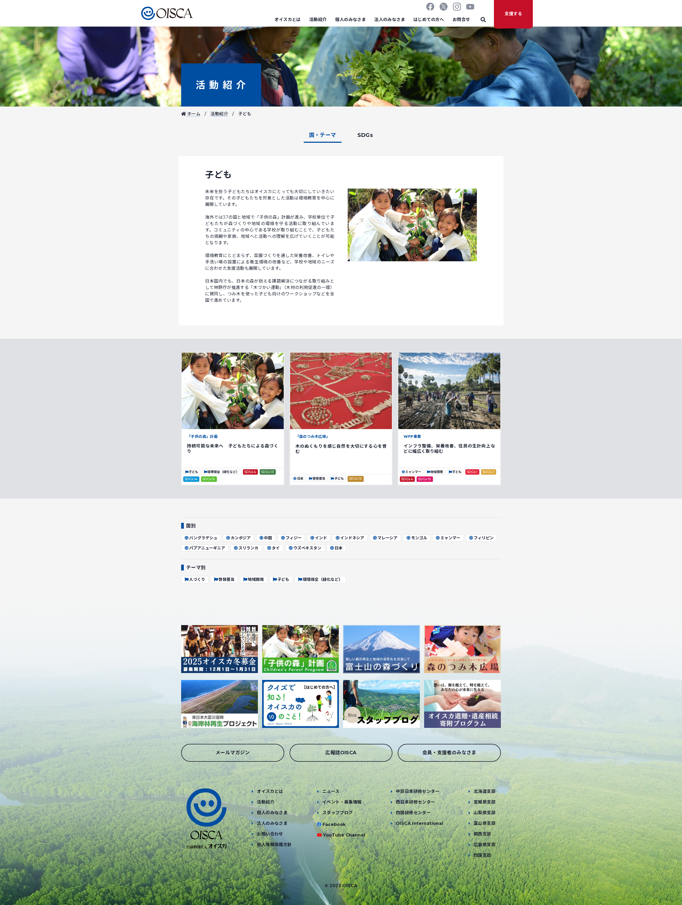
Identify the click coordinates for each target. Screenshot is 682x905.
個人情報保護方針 (274, 844)
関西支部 (482, 834)
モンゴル (419, 537)
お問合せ (461, 19)
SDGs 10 (424, 479)
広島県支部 (485, 844)
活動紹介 (318, 19)
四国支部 (482, 855)
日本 (300, 478)
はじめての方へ (428, 19)
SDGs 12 (355, 478)
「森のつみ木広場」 (312, 436)
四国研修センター (413, 812)
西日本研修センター (415, 802)
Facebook (334, 824)
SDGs (365, 135)
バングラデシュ (203, 537)
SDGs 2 (488, 472)
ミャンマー (413, 472)
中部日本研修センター (418, 791)
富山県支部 (485, 823)
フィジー (294, 537)
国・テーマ (322, 135)
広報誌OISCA (340, 753)
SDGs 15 (208, 479)
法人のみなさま (389, 19)
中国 (268, 537)
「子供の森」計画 (202, 436)
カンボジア (241, 537)
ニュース (331, 791)
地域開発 (436, 472)
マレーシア (387, 537)
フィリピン (484, 537)
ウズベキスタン (307, 548)
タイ (276, 548)
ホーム (193, 113)
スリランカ (248, 548)
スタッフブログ (337, 812)
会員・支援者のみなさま (449, 753)
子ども (193, 472)
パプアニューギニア (207, 548)
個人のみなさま (350, 19)
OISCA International (419, 823)
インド (321, 537)
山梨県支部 (485, 812)
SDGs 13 (267, 472)
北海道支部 (485, 791)
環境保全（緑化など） (223, 472)
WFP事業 (412, 436)
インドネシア (352, 537)
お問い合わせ (270, 834)
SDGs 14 (191, 479)
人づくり (197, 579)
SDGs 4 (250, 472)
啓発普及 (318, 478)
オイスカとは (287, 19)
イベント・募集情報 (342, 802)
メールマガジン (233, 753)
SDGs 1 (472, 472)
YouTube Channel (344, 835)
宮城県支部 (485, 802)
